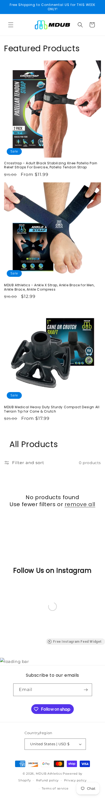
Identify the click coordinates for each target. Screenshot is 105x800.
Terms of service (55, 788)
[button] (11, 25)
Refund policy (47, 780)
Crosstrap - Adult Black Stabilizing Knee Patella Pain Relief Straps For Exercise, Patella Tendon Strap (50, 165)
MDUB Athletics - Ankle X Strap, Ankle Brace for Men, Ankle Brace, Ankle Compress (49, 287)
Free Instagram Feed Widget (77, 642)
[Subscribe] (86, 689)
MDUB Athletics (49, 773)
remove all (80, 504)
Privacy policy (75, 780)
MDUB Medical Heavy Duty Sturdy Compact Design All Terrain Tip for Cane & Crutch (51, 409)
